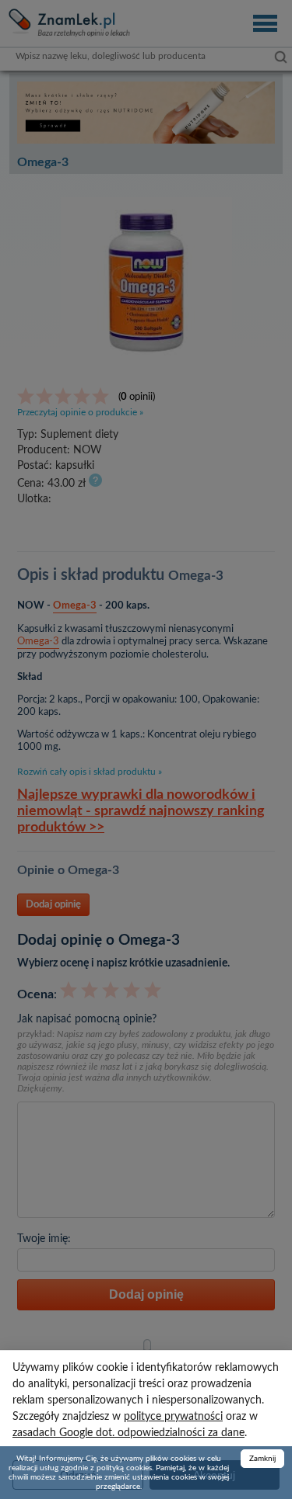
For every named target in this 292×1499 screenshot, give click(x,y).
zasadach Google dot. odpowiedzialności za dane (128, 1433)
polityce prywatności (173, 1416)
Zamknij (262, 1459)
